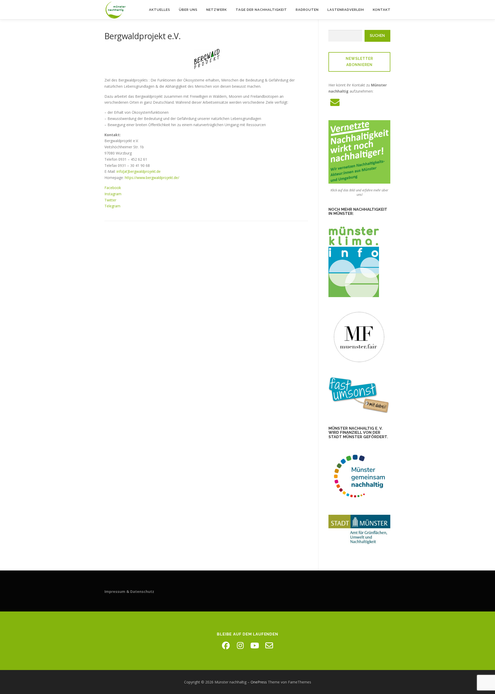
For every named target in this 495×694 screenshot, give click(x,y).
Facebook (112, 187)
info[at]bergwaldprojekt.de (139, 171)
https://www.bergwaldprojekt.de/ (152, 177)
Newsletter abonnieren (359, 61)
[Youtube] (255, 645)
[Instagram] (240, 645)
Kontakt (382, 10)
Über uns (188, 10)
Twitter (110, 200)
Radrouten (307, 10)
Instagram (112, 193)
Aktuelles (159, 10)
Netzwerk (216, 10)
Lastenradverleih (345, 10)
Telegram (112, 205)
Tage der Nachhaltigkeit (261, 10)
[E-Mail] (269, 645)
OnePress (259, 682)
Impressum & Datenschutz (129, 591)
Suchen (377, 36)
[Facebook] (226, 645)
